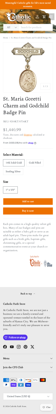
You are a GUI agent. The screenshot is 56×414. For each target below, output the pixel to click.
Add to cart (28, 201)
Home (5, 38)
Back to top (27, 293)
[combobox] (28, 27)
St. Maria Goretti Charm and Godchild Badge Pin (31, 38)
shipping (28, 134)
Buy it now (28, 210)
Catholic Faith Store (18, 406)
